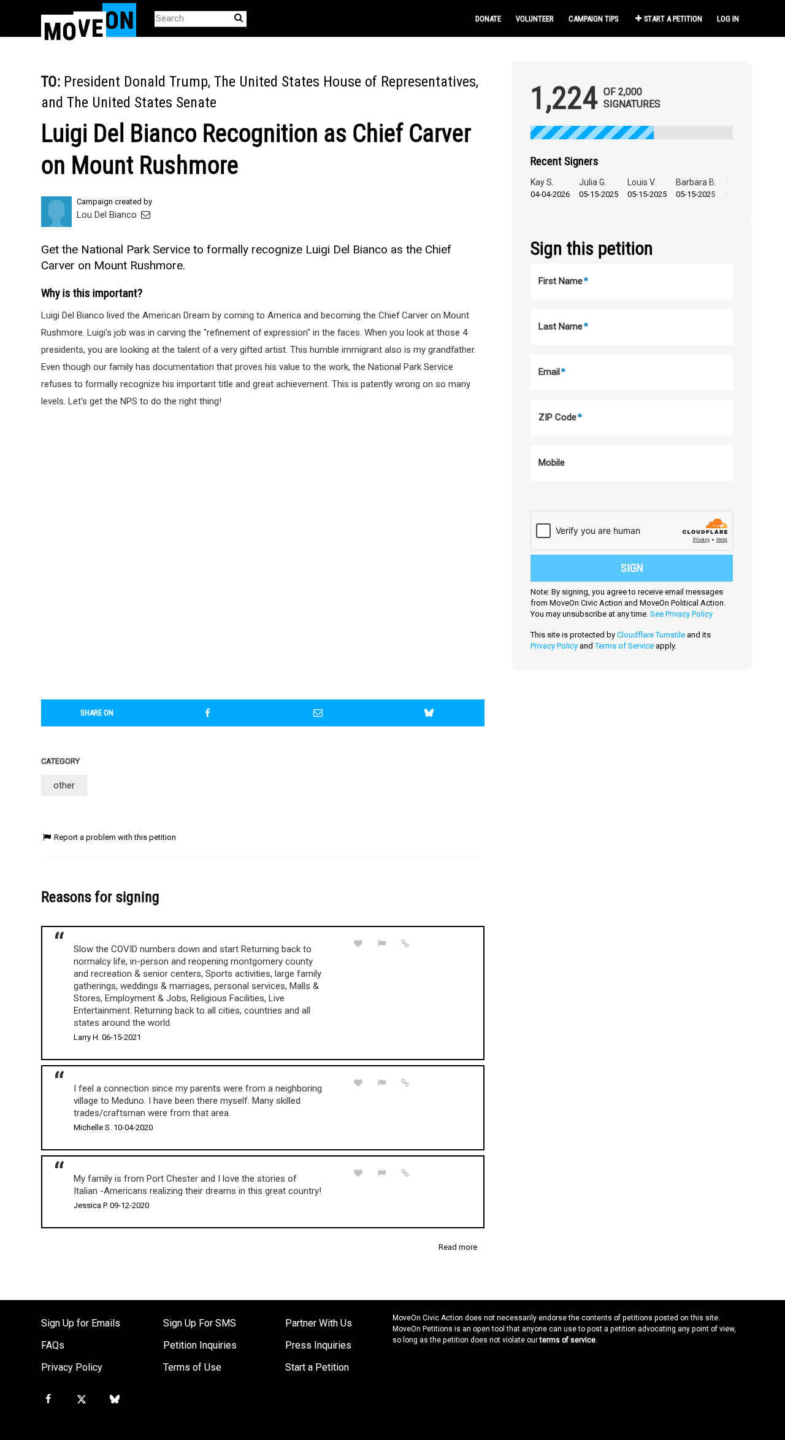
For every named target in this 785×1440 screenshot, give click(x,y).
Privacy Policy (554, 645)
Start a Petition (673, 18)
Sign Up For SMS (199, 1323)
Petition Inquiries (200, 1345)
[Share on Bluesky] (429, 712)
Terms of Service (624, 645)
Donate (488, 18)
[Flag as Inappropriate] (382, 944)
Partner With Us (318, 1323)
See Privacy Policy (681, 613)
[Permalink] (405, 943)
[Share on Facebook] (208, 712)
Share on (96, 712)
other (64, 785)
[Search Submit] (239, 18)
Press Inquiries (318, 1345)
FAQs (52, 1345)
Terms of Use (192, 1367)
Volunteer (535, 18)
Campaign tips (593, 18)
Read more (457, 1247)
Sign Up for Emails (80, 1323)
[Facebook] (48, 1399)
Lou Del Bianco (108, 214)
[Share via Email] (318, 712)
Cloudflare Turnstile (651, 634)
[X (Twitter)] (81, 1399)
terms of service (567, 1340)
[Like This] (358, 944)
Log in (728, 18)
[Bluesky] (114, 1399)
